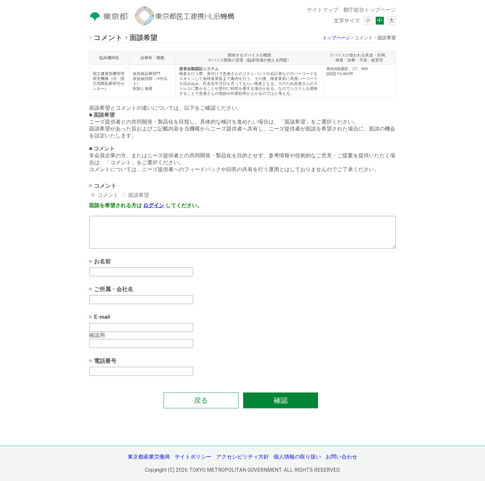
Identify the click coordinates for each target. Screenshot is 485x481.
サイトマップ (323, 10)
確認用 (97, 335)
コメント (105, 185)
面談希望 (138, 195)
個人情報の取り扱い (297, 457)
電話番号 (105, 360)
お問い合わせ (341, 457)
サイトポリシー (193, 457)
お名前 (102, 261)
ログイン (153, 205)
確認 (281, 400)
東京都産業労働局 (149, 457)
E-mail (102, 317)
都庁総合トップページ (369, 10)
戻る (201, 400)
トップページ (336, 37)
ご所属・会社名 (113, 289)
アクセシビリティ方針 (242, 457)
